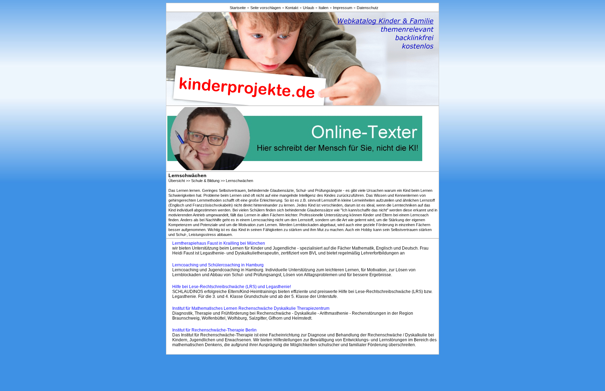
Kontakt (291, 8)
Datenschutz (367, 8)
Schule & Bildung (205, 181)
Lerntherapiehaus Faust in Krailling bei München (218, 243)
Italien (323, 8)
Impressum (342, 8)
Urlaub (308, 8)
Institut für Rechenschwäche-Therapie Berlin (214, 330)
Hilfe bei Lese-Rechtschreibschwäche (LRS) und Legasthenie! (231, 286)
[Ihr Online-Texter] (294, 168)
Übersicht (176, 181)
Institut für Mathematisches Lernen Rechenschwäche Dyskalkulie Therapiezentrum (250, 308)
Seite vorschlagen (265, 8)
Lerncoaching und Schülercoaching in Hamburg (218, 265)
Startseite (238, 8)
